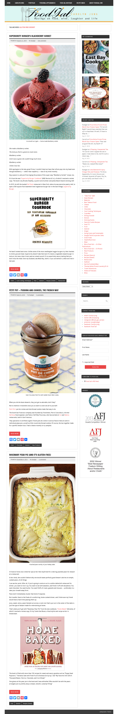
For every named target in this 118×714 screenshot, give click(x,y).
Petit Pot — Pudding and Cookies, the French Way (34, 290)
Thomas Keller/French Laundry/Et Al (96, 266)
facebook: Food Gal (90, 326)
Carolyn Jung (19, 3)
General (41, 280)
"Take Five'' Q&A (89, 196)
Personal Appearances (47, 3)
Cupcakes (87, 213)
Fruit (35, 280)
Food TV (87, 224)
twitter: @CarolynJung (91, 318)
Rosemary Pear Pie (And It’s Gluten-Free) (30, 454)
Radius (67, 415)
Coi (60, 415)
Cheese (86, 204)
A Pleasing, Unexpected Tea (99, 149)
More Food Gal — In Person (93, 249)
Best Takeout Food (90, 202)
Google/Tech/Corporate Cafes (94, 235)
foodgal (33, 40)
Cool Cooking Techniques (24, 280)
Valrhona (12, 415)
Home (8, 3)
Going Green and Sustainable (93, 233)
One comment (42, 40)
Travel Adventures (90, 268)
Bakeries (87, 200)
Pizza (85, 253)
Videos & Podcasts (90, 271)
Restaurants (61, 280)
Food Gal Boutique (66, 3)
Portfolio (31, 3)
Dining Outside (89, 216)
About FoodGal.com (95, 3)
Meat (85, 242)
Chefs (12, 280)
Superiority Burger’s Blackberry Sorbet (30, 36)
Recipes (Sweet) (50, 280)
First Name (85, 347)
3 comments (39, 295)
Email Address (87, 340)
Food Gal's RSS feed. (92, 381)
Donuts (86, 218)
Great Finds (88, 238)
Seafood (87, 262)
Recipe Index (81, 3)
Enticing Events (89, 220)
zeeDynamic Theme (105, 712)
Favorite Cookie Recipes (92, 222)
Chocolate (19, 445)
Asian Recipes (88, 198)
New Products (36, 445)
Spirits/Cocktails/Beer (91, 264)
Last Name (85, 355)
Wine (85, 273)
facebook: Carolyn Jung (91, 324)
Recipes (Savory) (89, 255)
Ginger (86, 231)
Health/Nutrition (90, 240)
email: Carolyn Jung (90, 315)
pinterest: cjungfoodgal (92, 322)
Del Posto (30, 184)
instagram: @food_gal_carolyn (94, 320)
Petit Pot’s (12, 409)
